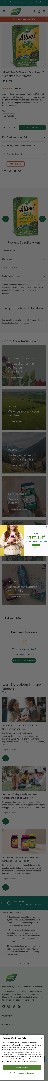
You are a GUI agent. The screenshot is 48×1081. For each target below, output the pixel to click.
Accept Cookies (22, 1067)
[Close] (41, 1038)
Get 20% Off (36, 545)
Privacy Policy (34, 1061)
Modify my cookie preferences (22, 1073)
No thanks (36, 547)
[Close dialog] (46, 527)
